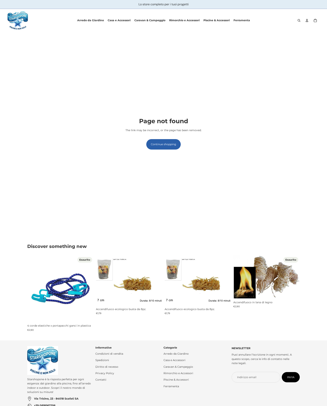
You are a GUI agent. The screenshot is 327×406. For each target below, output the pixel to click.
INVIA (290, 377)
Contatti (100, 380)
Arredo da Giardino (176, 353)
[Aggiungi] (156, 299)
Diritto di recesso (106, 366)
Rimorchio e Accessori (178, 373)
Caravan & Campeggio (178, 366)
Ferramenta (171, 386)
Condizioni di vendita (109, 353)
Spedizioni (102, 360)
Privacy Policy (104, 373)
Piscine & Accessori (176, 380)
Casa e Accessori (174, 360)
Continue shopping (163, 144)
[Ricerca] (299, 20)
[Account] (307, 20)
